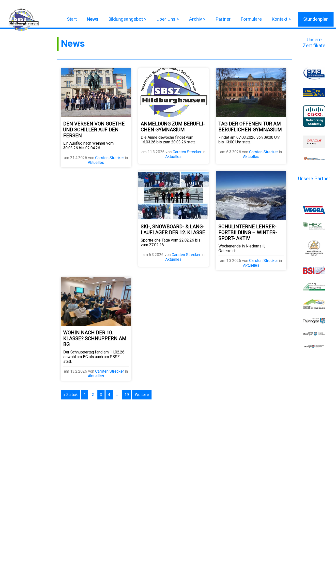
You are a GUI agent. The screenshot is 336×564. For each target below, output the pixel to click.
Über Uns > (167, 19)
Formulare (251, 19)
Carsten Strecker (109, 157)
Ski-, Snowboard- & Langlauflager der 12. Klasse (173, 229)
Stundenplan (316, 19)
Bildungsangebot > (127, 19)
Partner (223, 19)
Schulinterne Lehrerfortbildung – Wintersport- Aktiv (247, 232)
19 (126, 394)
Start (72, 19)
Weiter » (142, 394)
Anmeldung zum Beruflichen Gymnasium (173, 127)
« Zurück (70, 394)
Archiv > (197, 19)
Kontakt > (281, 19)
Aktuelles (96, 162)
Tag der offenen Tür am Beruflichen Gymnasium (250, 127)
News (92, 19)
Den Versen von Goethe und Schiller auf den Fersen (94, 129)
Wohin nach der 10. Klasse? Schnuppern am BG (94, 338)
